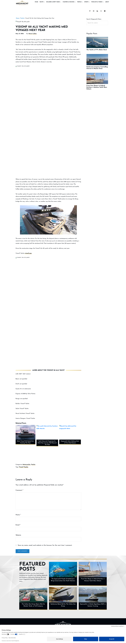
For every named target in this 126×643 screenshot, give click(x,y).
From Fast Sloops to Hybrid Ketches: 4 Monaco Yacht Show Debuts (92, 579)
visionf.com (28, 253)
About (107, 1)
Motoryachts (26, 464)
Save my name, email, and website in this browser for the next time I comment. (45, 545)
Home (36, 1)
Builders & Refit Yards (53, 1)
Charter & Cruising (68, 1)
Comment (19, 490)
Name (18, 515)
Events (86, 1)
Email (18, 525)
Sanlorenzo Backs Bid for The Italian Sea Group (63, 605)
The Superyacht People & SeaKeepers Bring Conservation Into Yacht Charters (63, 579)
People (79, 1)
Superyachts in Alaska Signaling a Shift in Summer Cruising (93, 605)
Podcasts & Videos (96, 1)
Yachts (41, 1)
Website (18, 535)
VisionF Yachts (23, 467)
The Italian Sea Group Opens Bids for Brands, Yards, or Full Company (33, 605)
